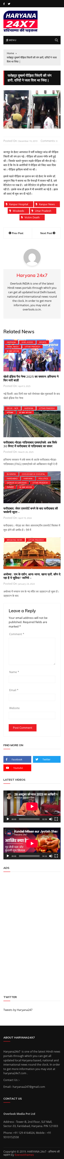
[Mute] (50, 819)
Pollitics (43, 478)
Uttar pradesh (32, 346)
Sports (42, 342)
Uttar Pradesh (43, 210)
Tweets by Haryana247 (17, 1010)
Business (11, 474)
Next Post (46, 233)
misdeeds (18, 210)
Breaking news (14, 540)
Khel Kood (27, 342)
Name (14, 672)
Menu (12, 40)
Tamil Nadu (13, 346)
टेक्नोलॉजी (10, 487)
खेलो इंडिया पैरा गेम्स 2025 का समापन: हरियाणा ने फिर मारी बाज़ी (31, 378)
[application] (32, 806)
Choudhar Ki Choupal (33, 474)
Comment (16, 634)
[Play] (8, 819)
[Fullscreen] (56, 819)
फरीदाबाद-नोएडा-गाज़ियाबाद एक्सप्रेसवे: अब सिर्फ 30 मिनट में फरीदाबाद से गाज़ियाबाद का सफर (30, 444)
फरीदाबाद (10, 412)
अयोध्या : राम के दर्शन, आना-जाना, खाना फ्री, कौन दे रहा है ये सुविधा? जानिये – (31, 576)
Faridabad (12, 478)
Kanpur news (47, 204)
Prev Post (17, 233)
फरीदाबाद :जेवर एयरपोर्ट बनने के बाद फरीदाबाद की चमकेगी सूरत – (30, 510)
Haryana (11, 342)
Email (13, 690)
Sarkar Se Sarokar (16, 482)
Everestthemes (24, 1155)
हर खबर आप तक (13, 351)
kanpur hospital (18, 204)
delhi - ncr (12, 408)
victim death (32, 217)
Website (14, 708)
